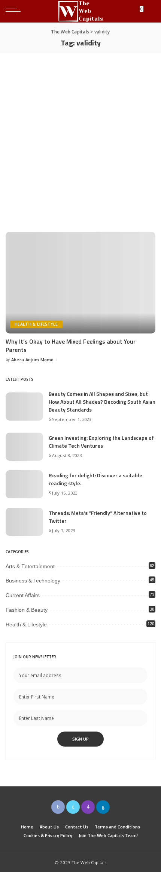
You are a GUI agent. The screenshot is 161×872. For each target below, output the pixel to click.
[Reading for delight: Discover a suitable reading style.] (24, 484)
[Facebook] (58, 807)
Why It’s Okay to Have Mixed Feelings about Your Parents (71, 345)
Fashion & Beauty (27, 610)
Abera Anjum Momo (32, 360)
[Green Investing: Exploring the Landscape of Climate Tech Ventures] (24, 447)
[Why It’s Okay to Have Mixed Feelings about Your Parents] (80, 282)
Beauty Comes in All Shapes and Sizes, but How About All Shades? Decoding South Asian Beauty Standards (102, 401)
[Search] (149, 11)
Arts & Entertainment (30, 566)
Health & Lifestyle (36, 324)
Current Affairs (23, 595)
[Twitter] (73, 807)
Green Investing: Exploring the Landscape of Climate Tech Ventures (101, 442)
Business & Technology (33, 581)
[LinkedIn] (103, 807)
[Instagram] (88, 807)
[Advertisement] (80, 138)
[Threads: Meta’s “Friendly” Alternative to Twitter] (24, 522)
